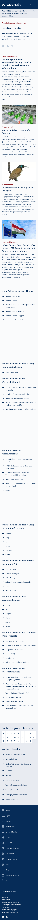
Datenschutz (6, 900)
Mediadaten (6, 907)
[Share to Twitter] (12, 46)
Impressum (5, 897)
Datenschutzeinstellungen (10, 902)
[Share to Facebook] (8, 46)
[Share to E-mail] (3, 46)
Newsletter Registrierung (10, 912)
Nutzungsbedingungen (9, 910)
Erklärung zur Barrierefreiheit (11, 905)
